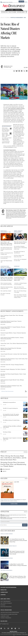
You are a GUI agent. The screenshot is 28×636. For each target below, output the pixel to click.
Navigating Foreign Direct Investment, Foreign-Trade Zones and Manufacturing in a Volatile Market (13, 464)
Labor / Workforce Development (6, 603)
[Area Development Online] (13, 631)
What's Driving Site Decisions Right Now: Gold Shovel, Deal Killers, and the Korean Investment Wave (13, 458)
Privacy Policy (19, 634)
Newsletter (3, 589)
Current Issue (4, 592)
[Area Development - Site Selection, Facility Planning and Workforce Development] (14, 5)
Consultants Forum (5, 2)
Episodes (25, 452)
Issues (26, 478)
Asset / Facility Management (18, 231)
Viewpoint (17, 266)
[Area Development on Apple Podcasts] (12, 629)
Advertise (10, 2)
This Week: (14, 518)
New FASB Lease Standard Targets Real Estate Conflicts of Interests (6, 139)
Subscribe (21, 1)
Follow (10, 9)
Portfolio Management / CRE (18, 17)
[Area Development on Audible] (19, 629)
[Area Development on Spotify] (15, 629)
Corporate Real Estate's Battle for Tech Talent (6, 142)
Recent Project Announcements (6, 606)
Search (18, 9)
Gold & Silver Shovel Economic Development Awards (10, 612)
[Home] (8, 629)
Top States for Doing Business (6, 617)
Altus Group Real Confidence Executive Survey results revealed (14, 109)
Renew (26, 1)
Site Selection (3, 604)
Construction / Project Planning (6, 267)
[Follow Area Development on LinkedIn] (1, 629)
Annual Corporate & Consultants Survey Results (9, 614)
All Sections (26, 12)
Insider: (13, 515)
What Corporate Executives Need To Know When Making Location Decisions (5, 129)
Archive (25, 511)
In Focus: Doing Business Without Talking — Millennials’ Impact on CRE (6, 134)
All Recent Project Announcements (7, 391)
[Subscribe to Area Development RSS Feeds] (5, 629)
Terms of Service (25, 634)
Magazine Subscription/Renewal (8, 587)
